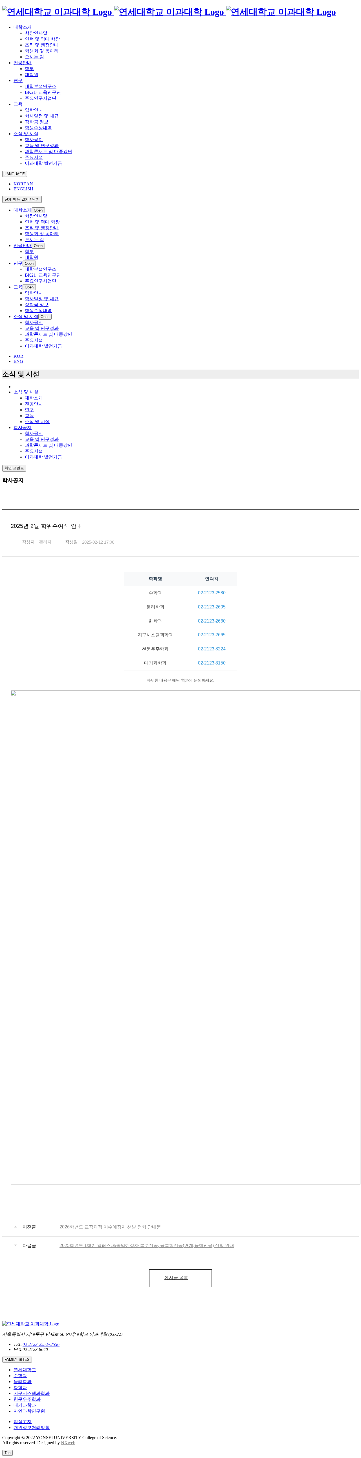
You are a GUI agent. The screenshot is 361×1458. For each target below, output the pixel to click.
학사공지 (34, 433)
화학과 (20, 1387)
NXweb (68, 1442)
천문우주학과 (27, 1399)
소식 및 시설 (37, 421)
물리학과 (23, 1381)
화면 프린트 (14, 468)
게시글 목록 (176, 1277)
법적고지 (23, 1421)
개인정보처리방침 (32, 1427)
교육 (29, 415)
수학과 (20, 1375)
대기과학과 (25, 1405)
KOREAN (23, 183)
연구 (29, 409)
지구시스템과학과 (32, 1393)
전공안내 (34, 403)
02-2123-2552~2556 (41, 1344)
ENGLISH (23, 188)
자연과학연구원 (29, 1411)
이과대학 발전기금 (43, 457)
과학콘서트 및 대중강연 (48, 445)
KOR (18, 356)
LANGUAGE (15, 174)
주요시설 (34, 451)
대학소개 (34, 397)
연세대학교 (25, 1369)
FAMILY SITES (17, 1359)
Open (38, 210)
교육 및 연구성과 (42, 439)
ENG (18, 361)
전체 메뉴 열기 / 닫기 (22, 199)
